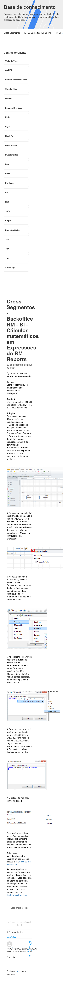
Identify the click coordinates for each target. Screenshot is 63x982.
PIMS (7, 173)
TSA (7, 248)
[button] (19, 913)
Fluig (7, 117)
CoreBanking (11, 89)
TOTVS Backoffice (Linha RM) (37, 32)
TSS (7, 258)
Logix (7, 164)
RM (6, 192)
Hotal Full (9, 136)
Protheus (9, 183)
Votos (13, 936)
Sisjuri (8, 220)
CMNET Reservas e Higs (16, 79)
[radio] (30, 942)
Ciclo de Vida (11, 60)
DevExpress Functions (17, 894)
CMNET (8, 70)
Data (9, 936)
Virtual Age (10, 267)
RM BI (58, 32)
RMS (7, 201)
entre (18, 971)
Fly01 (7, 126)
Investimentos (11, 154)
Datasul (8, 98)
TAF (7, 239)
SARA (8, 211)
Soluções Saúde (12, 230)
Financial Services (13, 107)
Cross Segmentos (12, 32)
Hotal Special (11, 145)
